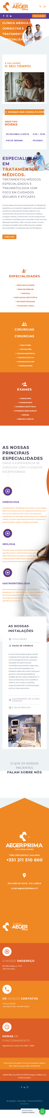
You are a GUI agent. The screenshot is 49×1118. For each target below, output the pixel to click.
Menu (45, 6)
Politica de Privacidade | (12, 1063)
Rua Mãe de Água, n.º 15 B (12, 966)
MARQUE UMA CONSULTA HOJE (24, 112)
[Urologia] (7, 533)
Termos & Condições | (30, 1063)
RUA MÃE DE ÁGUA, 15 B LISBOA (24, 883)
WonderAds (24, 1104)
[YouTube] (11, 16)
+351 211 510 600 (24, 859)
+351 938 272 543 (8, 1006)
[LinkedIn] (24, 1087)
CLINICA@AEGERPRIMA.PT (24, 888)
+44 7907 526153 (23, 1006)
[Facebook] (4, 16)
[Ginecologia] (7, 491)
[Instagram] (7, 16)
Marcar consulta (39, 16)
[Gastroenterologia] (7, 572)
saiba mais (9, 237)
